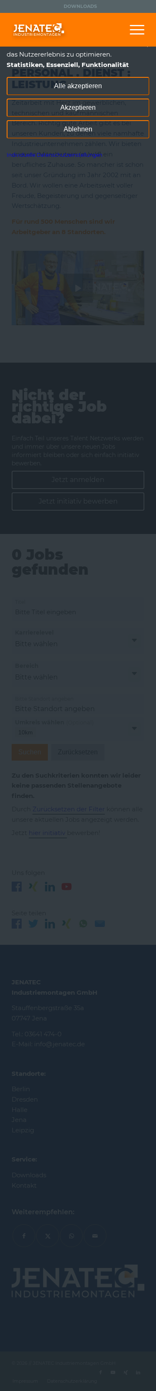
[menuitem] (80, 6)
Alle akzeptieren (78, 85)
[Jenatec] (65, 29)
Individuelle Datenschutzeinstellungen (54, 155)
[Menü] (132, 29)
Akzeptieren (78, 107)
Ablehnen (78, 129)
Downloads (80, 6)
